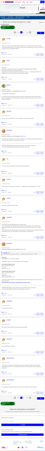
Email (22, 8)
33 (3, 105)
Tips (27, 2)
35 (3, 152)
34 (3, 124)
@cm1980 (5, 252)
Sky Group (15, 444)
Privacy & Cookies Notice (17, 442)
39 (3, 237)
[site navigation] (1, 2)
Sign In (42, 1)
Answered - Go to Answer (7, 27)
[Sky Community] (8, 2)
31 (3, 54)
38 (3, 211)
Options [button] (40, 22)
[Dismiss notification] (43, 5)
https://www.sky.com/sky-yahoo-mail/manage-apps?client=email (16, 282)
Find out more (23, 91)
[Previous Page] (15, 32)
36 (3, 173)
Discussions (18, 2)
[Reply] (41, 54)
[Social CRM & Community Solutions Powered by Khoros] (40, 447)
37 (3, 192)
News (23, 2)
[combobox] (25, 12)
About (31, 2)
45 (3, 392)
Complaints (15, 443)
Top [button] (42, 441)
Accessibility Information (27, 442)
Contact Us (30, 443)
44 (3, 373)
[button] (42, 38)
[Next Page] (30, 32)
